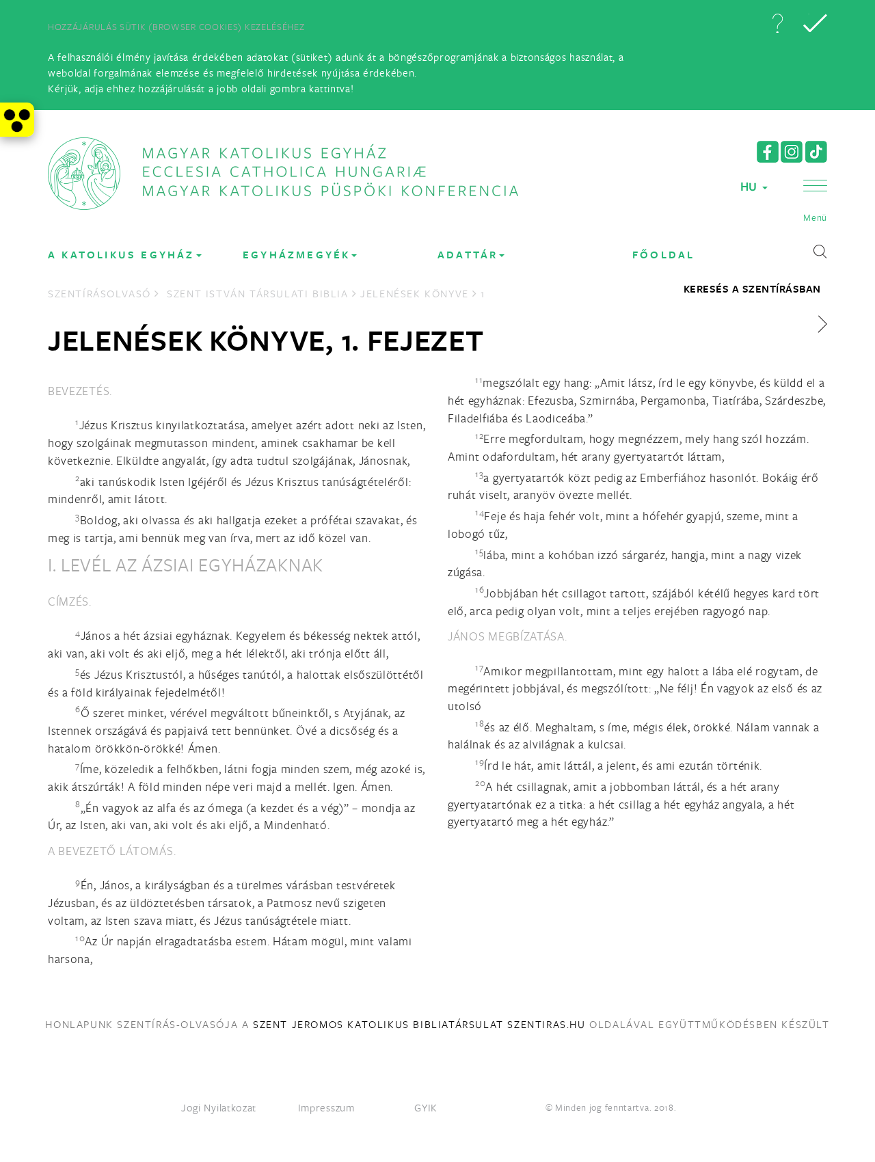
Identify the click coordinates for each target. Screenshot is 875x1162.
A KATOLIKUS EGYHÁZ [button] (121, 254)
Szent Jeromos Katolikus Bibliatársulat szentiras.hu (419, 1024)
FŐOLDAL (663, 254)
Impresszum (326, 1107)
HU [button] (750, 186)
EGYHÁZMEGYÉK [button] (296, 254)
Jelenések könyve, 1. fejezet (266, 340)
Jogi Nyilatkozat (218, 1107)
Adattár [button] (468, 254)
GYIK (426, 1107)
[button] (777, 23)
